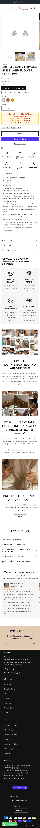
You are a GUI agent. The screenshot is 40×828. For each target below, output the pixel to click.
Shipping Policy (10, 689)
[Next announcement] (36, 2)
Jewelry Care (9, 708)
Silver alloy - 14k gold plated (13, 88)
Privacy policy (33, 825)
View (20, 516)
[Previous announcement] (3, 2)
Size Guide (8, 703)
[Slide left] (2, 57)
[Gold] (12, 100)
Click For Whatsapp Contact (11, 128)
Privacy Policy (9, 739)
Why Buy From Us (10, 725)
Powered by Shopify (21, 825)
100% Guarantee (10, 730)
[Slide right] (38, 57)
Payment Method (10, 712)
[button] (4, 8)
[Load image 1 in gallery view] (9, 56)
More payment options (20, 144)
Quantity (4, 104)
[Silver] (3, 100)
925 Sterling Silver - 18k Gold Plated (16, 92)
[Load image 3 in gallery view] (30, 56)
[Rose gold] (8, 100)
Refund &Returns (10, 735)
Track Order (8, 753)
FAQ (5, 694)
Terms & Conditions (11, 744)
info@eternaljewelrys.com (13, 669)
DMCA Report (9, 749)
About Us (7, 684)
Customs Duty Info (10, 698)
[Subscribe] (34, 643)
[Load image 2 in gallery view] (20, 56)
